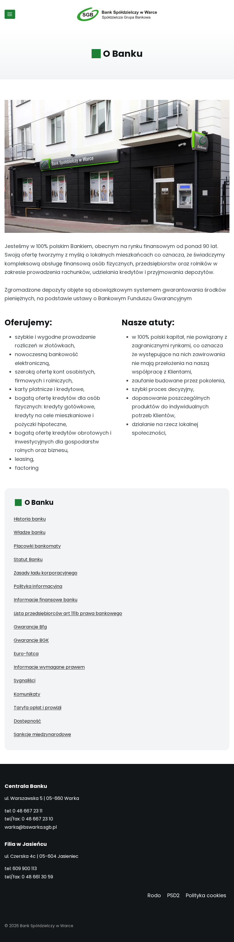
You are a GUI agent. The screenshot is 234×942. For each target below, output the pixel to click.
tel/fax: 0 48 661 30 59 (29, 877)
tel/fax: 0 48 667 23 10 (29, 819)
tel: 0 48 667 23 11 (24, 811)
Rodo (154, 895)
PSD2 (173, 895)
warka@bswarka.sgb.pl (31, 827)
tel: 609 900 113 (21, 868)
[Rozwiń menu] (10, 14)
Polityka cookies (206, 895)
